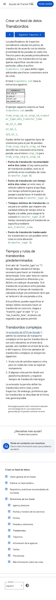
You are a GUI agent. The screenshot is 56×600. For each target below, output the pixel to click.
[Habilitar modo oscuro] (27, 585)
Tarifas (16, 549)
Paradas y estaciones (23, 524)
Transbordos (19, 530)
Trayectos (17, 537)
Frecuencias (18, 556)
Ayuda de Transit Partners (21, 4)
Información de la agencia (25, 543)
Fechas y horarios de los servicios (29, 511)
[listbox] (14, 585)
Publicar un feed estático (22, 483)
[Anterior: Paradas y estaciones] (10, 34)
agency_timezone (21, 505)
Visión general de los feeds (23, 477)
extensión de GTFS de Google (24, 332)
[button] (4, 4)
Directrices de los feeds (22, 499)
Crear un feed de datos (17, 469)
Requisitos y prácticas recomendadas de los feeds (29, 491)
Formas (16, 518)
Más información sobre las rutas (28, 562)
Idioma (10, 582)
